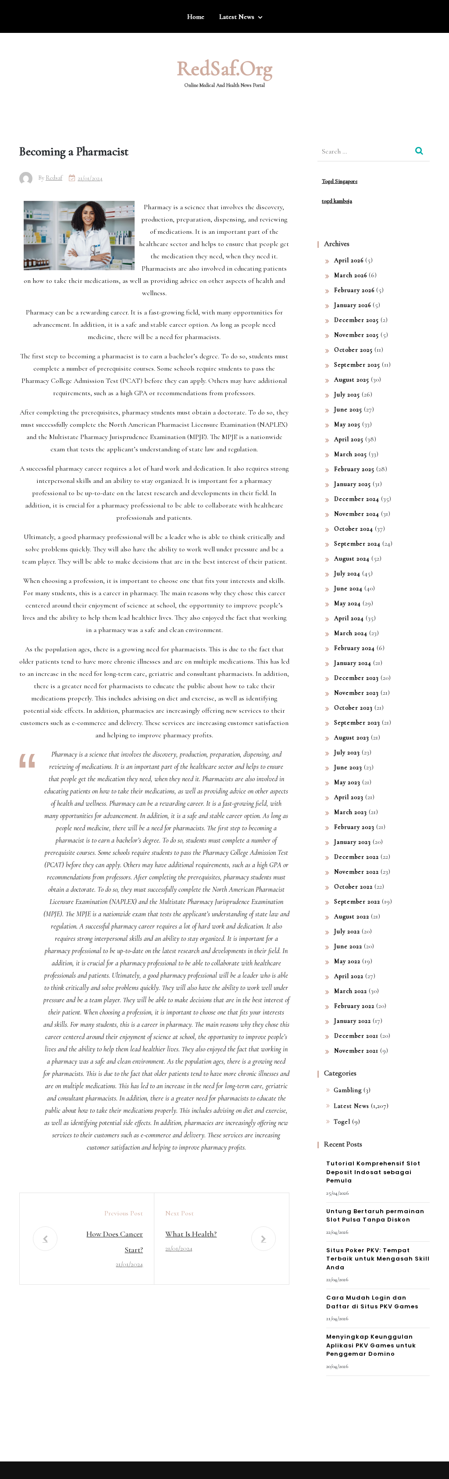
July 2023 (347, 752)
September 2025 (357, 364)
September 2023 (357, 722)
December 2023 (356, 678)
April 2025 (348, 439)
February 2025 (354, 469)
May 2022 (347, 961)
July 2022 (347, 931)
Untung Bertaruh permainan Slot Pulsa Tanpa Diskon (375, 1215)
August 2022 (351, 916)
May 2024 (347, 603)
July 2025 (347, 394)
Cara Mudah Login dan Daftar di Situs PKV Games (372, 1302)
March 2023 (350, 812)
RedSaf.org (224, 68)
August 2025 (351, 379)
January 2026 (352, 305)
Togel (342, 1121)
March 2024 (350, 633)
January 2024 (352, 663)
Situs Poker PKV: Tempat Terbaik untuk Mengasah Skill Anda (378, 1259)
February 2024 (354, 648)
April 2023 (348, 797)
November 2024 (356, 514)
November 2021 (356, 1050)
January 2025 (352, 484)
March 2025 (350, 454)
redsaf (54, 178)
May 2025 (347, 424)
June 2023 (348, 767)
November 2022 (356, 871)
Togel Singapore (339, 181)
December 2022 (356, 857)
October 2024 (353, 528)
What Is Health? (191, 1234)
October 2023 (353, 707)
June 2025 (348, 409)
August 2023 (351, 737)
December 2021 (356, 1036)
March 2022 (350, 991)
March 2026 (350, 275)
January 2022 (352, 1021)
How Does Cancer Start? (114, 1241)
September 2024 (357, 543)
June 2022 (348, 946)
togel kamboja (337, 200)
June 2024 (348, 588)
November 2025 (356, 335)
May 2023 (347, 782)
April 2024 (349, 618)
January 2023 (352, 842)
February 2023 (354, 827)
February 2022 (354, 1006)
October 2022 (353, 886)
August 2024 (352, 558)
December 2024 (356, 499)
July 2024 (347, 573)
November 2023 (356, 693)
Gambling (348, 1090)
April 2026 (348, 260)
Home (195, 16)
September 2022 (357, 901)
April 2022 (348, 976)
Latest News (236, 16)
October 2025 (353, 350)
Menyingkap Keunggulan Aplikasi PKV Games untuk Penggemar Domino (371, 1345)
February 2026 (354, 290)
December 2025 (356, 320)
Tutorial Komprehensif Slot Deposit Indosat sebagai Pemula (373, 1172)
